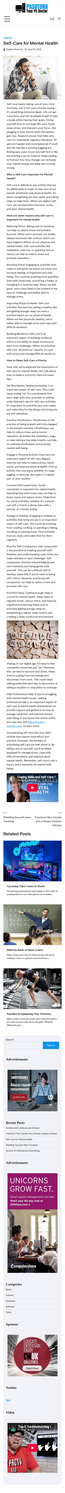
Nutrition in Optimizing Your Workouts (29, 1013)
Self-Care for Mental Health (19, 1140)
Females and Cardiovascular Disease (23, 1128)
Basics (9, 1290)
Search (10, 1039)
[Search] (59, 18)
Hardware (10, 1301)
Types (9, 1312)
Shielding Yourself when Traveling (22, 1145)
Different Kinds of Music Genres (25, 950)
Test (8, 1400)
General (8, 38)
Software (10, 1307)
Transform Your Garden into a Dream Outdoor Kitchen (31, 1134)
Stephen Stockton (14, 49)
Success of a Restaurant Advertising (23, 1151)
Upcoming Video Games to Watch (26, 886)
